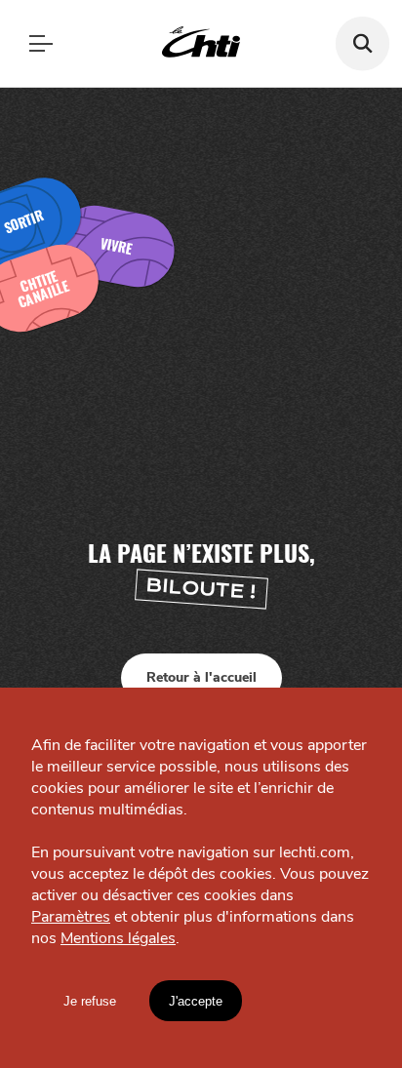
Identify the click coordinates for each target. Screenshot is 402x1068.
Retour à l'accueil (201, 677)
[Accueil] (201, 43)
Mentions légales (118, 938)
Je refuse (89, 1001)
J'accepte (195, 1001)
